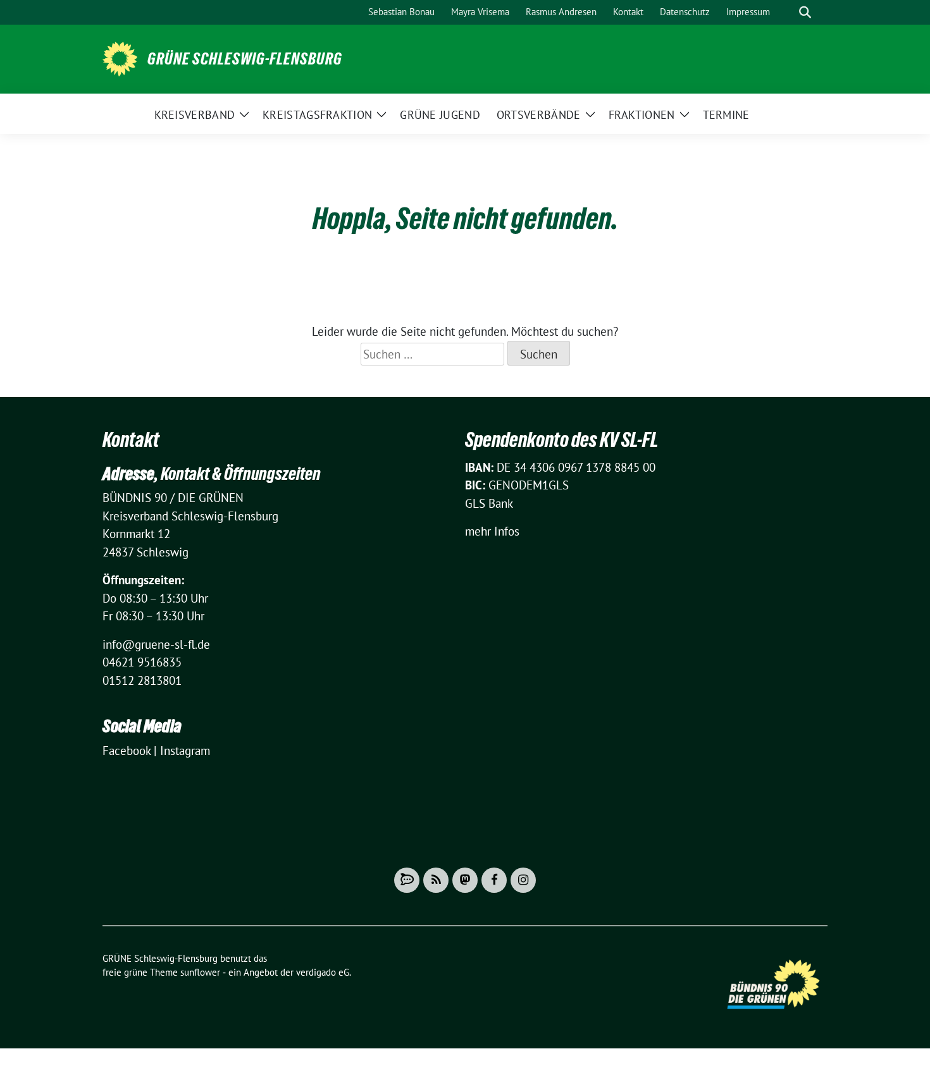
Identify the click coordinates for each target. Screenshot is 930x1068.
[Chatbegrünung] (406, 880)
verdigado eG (322, 972)
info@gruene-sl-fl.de (156, 644)
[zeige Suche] (805, 12)
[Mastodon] (465, 880)
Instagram (185, 750)
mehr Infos (492, 531)
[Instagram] (523, 880)
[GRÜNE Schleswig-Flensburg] (119, 57)
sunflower (200, 972)
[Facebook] (494, 880)
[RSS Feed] (436, 880)
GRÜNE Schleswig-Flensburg (244, 58)
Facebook (126, 750)
